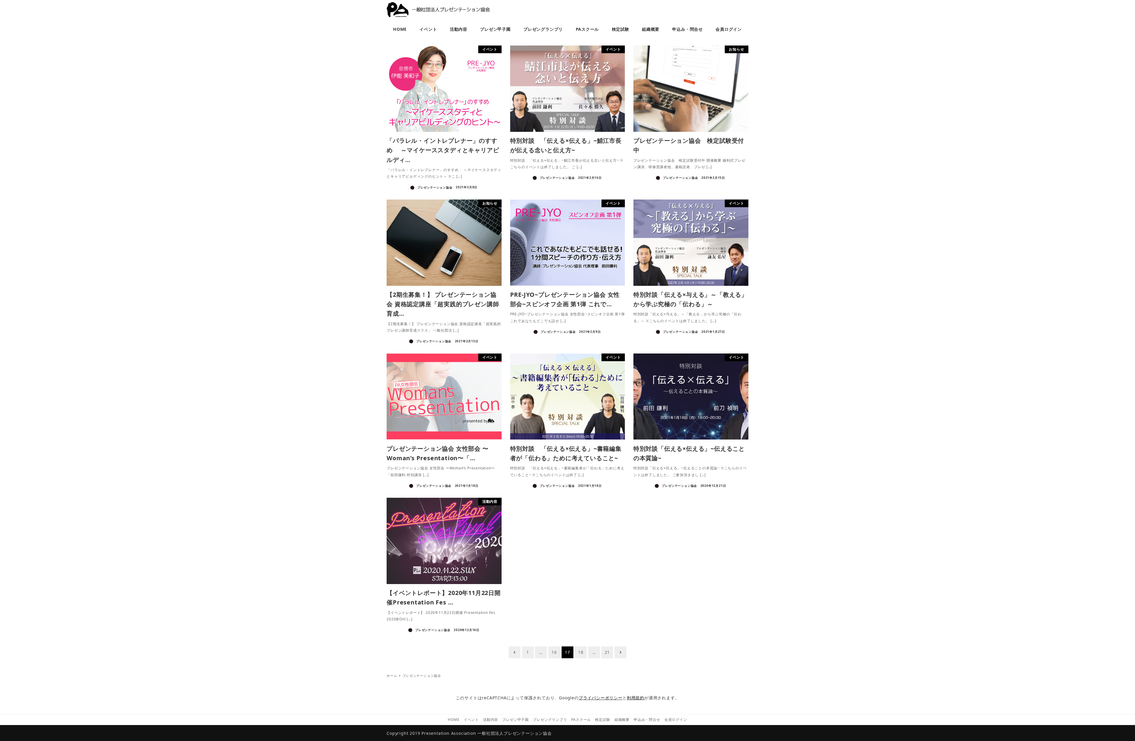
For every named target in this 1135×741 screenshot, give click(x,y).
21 (607, 652)
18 (580, 652)
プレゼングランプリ (550, 719)
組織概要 (622, 719)
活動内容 (490, 719)
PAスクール (581, 719)
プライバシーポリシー (600, 698)
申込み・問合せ (647, 719)
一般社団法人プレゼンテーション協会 (514, 733)
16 (554, 652)
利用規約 (635, 698)
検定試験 (602, 719)
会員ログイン (675, 719)
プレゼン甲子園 (515, 719)
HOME (453, 719)
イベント (471, 719)
